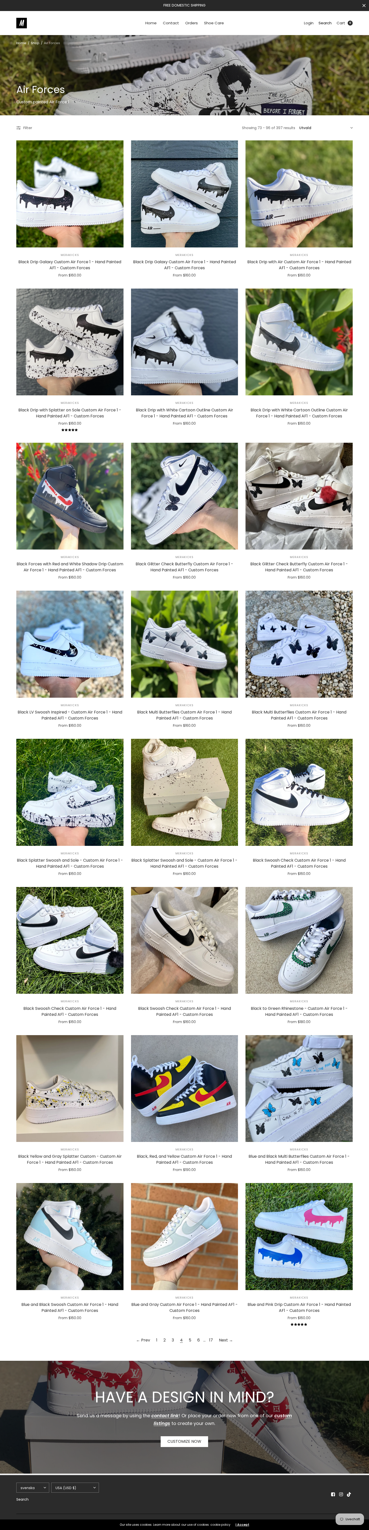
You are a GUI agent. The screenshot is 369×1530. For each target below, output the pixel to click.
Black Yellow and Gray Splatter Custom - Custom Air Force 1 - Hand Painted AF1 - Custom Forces (70, 1159)
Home (151, 23)
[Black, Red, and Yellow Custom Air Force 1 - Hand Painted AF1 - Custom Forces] (184, 1088)
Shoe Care (214, 23)
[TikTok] (349, 1494)
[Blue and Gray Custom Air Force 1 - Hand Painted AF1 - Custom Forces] (184, 1236)
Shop (35, 43)
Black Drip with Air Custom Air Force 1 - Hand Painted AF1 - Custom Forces (299, 265)
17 (211, 1340)
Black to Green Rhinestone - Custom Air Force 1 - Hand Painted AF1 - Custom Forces (299, 1011)
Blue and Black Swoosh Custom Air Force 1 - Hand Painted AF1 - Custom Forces (69, 1307)
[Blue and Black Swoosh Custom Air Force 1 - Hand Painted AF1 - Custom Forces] (70, 1236)
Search (325, 23)
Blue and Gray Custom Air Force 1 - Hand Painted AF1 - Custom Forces (184, 1307)
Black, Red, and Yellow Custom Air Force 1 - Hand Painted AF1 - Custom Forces (184, 1159)
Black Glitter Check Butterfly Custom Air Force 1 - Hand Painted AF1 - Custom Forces (184, 567)
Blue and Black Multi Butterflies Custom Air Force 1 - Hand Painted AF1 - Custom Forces (299, 1159)
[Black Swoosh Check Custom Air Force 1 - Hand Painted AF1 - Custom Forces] (299, 792)
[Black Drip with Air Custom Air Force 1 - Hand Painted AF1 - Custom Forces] (299, 193)
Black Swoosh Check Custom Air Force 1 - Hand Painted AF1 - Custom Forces (299, 863)
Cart (341, 23)
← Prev (143, 1340)
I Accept (242, 1524)
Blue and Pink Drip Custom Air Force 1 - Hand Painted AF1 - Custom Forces (299, 1307)
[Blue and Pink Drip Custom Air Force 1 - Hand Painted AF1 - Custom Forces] (299, 1236)
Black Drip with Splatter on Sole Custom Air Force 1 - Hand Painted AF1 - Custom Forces (69, 413)
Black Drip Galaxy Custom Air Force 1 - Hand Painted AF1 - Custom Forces (69, 265)
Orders (191, 23)
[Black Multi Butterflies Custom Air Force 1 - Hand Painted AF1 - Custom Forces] (184, 644)
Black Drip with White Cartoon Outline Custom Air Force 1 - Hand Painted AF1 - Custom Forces (184, 413)
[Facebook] (333, 1494)
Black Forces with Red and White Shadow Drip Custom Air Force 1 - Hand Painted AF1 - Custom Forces (70, 567)
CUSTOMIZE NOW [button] (184, 1441)
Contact (171, 23)
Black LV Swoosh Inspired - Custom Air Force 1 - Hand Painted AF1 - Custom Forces (70, 715)
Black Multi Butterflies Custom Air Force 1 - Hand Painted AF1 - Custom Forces (184, 715)
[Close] (364, 6)
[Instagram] (341, 1494)
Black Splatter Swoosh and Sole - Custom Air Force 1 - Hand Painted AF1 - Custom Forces (70, 863)
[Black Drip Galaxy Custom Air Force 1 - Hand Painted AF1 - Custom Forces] (70, 193)
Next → (226, 1340)
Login (309, 23)
